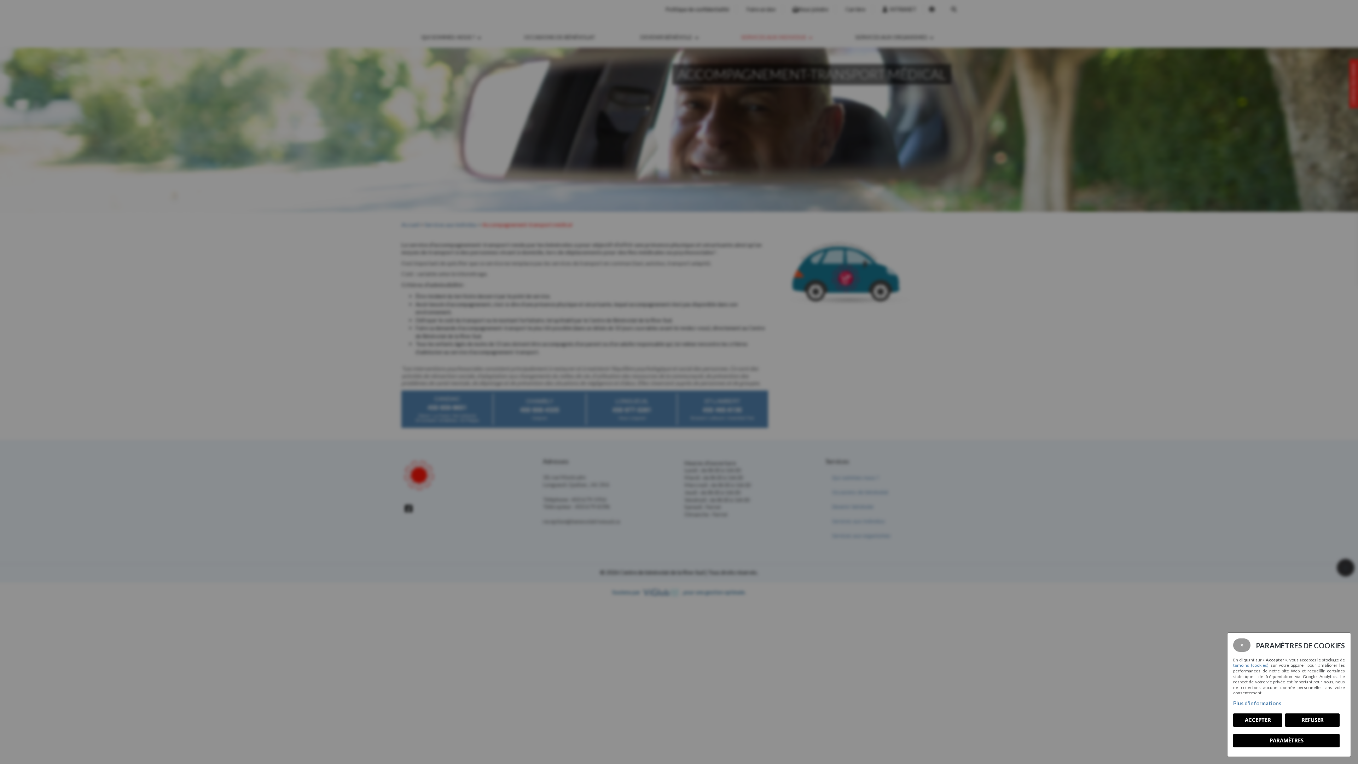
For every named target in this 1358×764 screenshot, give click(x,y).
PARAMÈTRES (1287, 740)
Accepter (1258, 719)
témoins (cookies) (1251, 665)
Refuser (1312, 719)
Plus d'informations (1257, 703)
